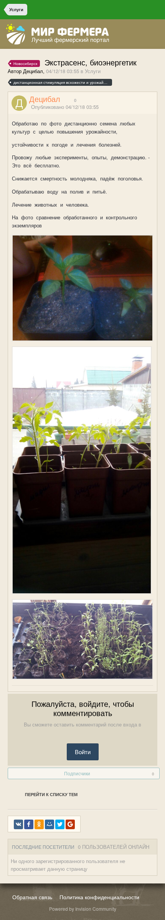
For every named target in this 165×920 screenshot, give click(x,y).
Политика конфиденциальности (99, 897)
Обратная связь (32, 897)
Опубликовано (65, 106)
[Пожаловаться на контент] (145, 107)
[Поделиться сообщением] (154, 107)
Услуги (93, 71)
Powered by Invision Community (82, 908)
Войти (83, 752)
